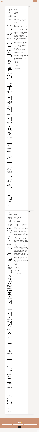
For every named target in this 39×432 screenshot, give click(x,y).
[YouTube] (18, 430)
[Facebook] (16, 430)
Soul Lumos (6, 1)
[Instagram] (17, 430)
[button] (20, 1)
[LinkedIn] (20, 430)
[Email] (21, 430)
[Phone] (22, 430)
